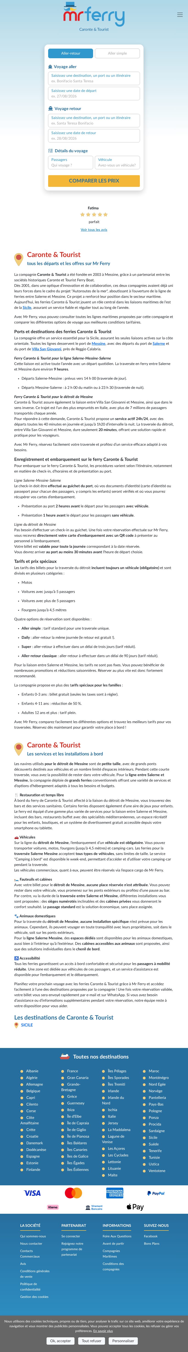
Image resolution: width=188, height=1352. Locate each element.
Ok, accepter (60, 1341)
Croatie (32, 1136)
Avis (23, 1264)
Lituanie (114, 1168)
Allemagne (34, 1084)
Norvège (155, 1091)
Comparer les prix (94, 180)
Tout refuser (91, 1341)
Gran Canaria (77, 1078)
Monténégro (159, 1078)
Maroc (154, 1071)
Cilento (32, 1104)
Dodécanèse (36, 1150)
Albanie (32, 1071)
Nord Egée (157, 1084)
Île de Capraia (78, 1123)
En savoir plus (103, 1331)
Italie (112, 1116)
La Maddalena (119, 1130)
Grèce (72, 1096)
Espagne (33, 1156)
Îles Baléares (77, 1143)
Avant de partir (113, 1243)
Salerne (159, 344)
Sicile (27, 308)
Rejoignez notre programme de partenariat (72, 1249)
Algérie (31, 1078)
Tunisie (154, 1157)
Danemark (34, 1143)
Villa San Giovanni (46, 349)
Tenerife (155, 1151)
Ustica (154, 1164)
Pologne (155, 1111)
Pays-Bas (156, 1104)
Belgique (33, 1091)
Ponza (154, 1118)
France (72, 1071)
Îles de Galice (77, 1156)
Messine (98, 344)
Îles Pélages (117, 1071)
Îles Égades (76, 1163)
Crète (30, 1130)
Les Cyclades (118, 1155)
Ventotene (157, 1171)
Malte (112, 1175)
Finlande (33, 1170)
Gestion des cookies (34, 1297)
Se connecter (70, 1236)
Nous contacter (31, 1243)
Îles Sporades (118, 1078)
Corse (31, 1111)
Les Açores (116, 1148)
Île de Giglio (76, 1130)
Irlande (113, 1091)
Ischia (112, 1110)
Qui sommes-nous (33, 1236)
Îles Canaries (77, 1150)
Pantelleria (157, 1098)
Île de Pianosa (78, 1136)
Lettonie (114, 1162)
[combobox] (94, 81)
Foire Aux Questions (117, 1236)
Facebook (151, 1236)
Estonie (32, 1163)
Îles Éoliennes (78, 1170)
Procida (155, 1124)
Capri (30, 1098)
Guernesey (75, 1103)
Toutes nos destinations (101, 1056)
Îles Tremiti (116, 1084)
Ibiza (71, 1110)
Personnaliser (123, 1341)
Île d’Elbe (74, 1116)
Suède (154, 1144)
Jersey (113, 1123)
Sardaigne (157, 1131)
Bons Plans (151, 1243)
